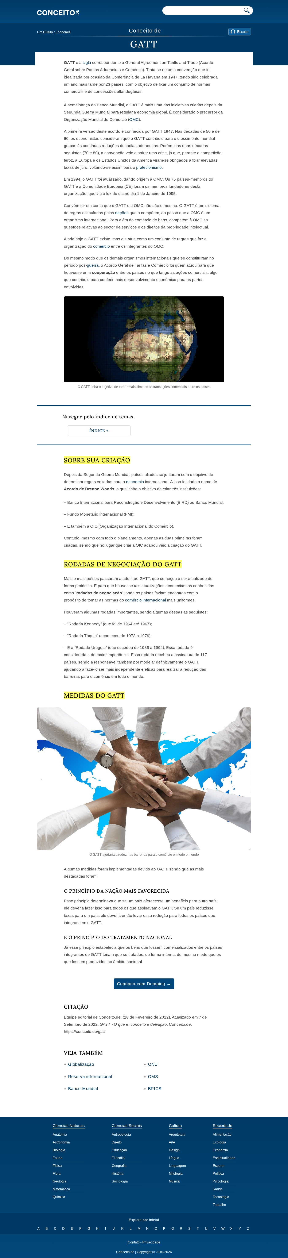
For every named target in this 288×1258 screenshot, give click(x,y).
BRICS (154, 1088)
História (117, 1173)
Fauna (57, 1158)
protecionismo (149, 167)
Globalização (81, 1064)
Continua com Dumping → (144, 983)
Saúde (218, 1189)
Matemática (61, 1189)
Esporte (218, 1165)
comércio (101, 246)
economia (135, 482)
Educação (119, 1150)
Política (218, 1173)
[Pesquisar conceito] (247, 10)
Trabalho (219, 1205)
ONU (153, 1064)
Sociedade (222, 1126)
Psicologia (221, 1181)
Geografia (119, 1165)
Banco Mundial (83, 1088)
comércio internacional (145, 600)
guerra (93, 265)
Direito (48, 32)
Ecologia (219, 1142)
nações (122, 213)
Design (174, 1150)
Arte (172, 1142)
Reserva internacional (90, 1076)
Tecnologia (221, 1197)
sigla (87, 62)
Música (174, 1181)
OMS (153, 1076)
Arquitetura (177, 1134)
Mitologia (176, 1173)
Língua (174, 1158)
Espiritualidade (224, 1158)
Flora (57, 1173)
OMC (134, 119)
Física (57, 1165)
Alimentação (222, 1134)
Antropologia (121, 1134)
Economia (63, 32)
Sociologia (120, 1181)
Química (59, 1197)
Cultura (175, 1126)
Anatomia (60, 1134)
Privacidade (151, 1242)
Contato (134, 1242)
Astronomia (61, 1142)
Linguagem (177, 1165)
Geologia (59, 1181)
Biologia (59, 1150)
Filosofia (118, 1158)
